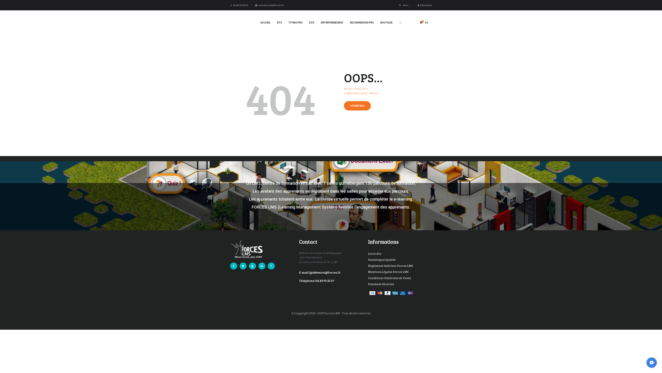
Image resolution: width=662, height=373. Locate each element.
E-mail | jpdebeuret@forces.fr (320, 272)
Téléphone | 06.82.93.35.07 (316, 281)
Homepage (357, 105)
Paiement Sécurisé (381, 284)
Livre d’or (375, 254)
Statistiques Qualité (382, 260)
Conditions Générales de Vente (389, 278)
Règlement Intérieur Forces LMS (390, 266)
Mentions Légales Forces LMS (388, 272)
